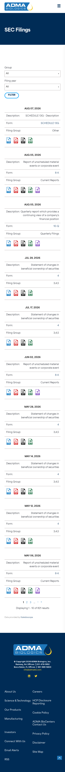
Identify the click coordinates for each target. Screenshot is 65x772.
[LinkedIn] (30, 676)
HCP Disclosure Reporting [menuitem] (41, 702)
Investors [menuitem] (10, 732)
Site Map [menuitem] (37, 752)
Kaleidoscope (27, 617)
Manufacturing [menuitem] (14, 719)
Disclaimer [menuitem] (38, 743)
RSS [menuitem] (7, 759)
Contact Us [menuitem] (39, 725)
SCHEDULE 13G (50, 123)
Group (8, 68)
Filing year (10, 81)
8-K (57, 173)
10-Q (56, 226)
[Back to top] (59, 758)
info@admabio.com (32, 670)
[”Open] (59, 6)
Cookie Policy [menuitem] (40, 713)
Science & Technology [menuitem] (18, 701)
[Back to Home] (19, 8)
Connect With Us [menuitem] (15, 741)
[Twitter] (35, 676)
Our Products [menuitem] (13, 710)
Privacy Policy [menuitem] (40, 734)
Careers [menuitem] (37, 692)
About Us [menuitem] (10, 692)
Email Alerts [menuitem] (12, 750)
